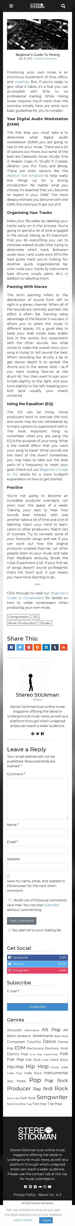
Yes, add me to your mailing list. (37, 930)
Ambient (24, 1036)
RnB (48, 1089)
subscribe (51, 905)
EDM (20, 1047)
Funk (45, 1059)
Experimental (51, 1054)
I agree (46, 1220)
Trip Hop (54, 1104)
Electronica (35, 1048)
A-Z (59, 1195)
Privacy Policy (24, 1195)
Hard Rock (59, 1060)
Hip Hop (37, 1066)
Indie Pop (14, 1073)
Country (34, 1042)
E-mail (13, 991)
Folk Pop (15, 1059)
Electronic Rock (56, 1048)
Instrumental (56, 1073)
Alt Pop (51, 1029)
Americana (43, 1036)
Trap (29, 1104)
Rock (61, 1088)
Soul (10, 1104)
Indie (64, 1067)
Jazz (10, 1081)
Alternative (32, 1030)
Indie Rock (33, 1073)
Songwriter (52, 1097)
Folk (64, 1053)
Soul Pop (20, 1103)
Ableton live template (25, 176)
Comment (16, 774)
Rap (37, 1089)
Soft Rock (28, 1098)
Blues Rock (61, 1036)
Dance (49, 1041)
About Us (45, 1195)
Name (13, 825)
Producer (19, 1088)
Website (13, 859)
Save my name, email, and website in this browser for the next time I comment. (36, 886)
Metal (21, 1081)
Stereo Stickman (46, 58)
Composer (16, 1042)
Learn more (22, 1220)
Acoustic (14, 1030)
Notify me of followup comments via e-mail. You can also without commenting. (37, 905)
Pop (35, 1080)
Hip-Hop (15, 1066)
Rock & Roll (13, 1098)
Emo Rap (36, 1054)
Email (12, 842)
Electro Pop (17, 1054)
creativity (22, 82)
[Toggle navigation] (12, 6)
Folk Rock (33, 1060)
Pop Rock (56, 1080)
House (55, 1067)
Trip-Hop (39, 1104)
